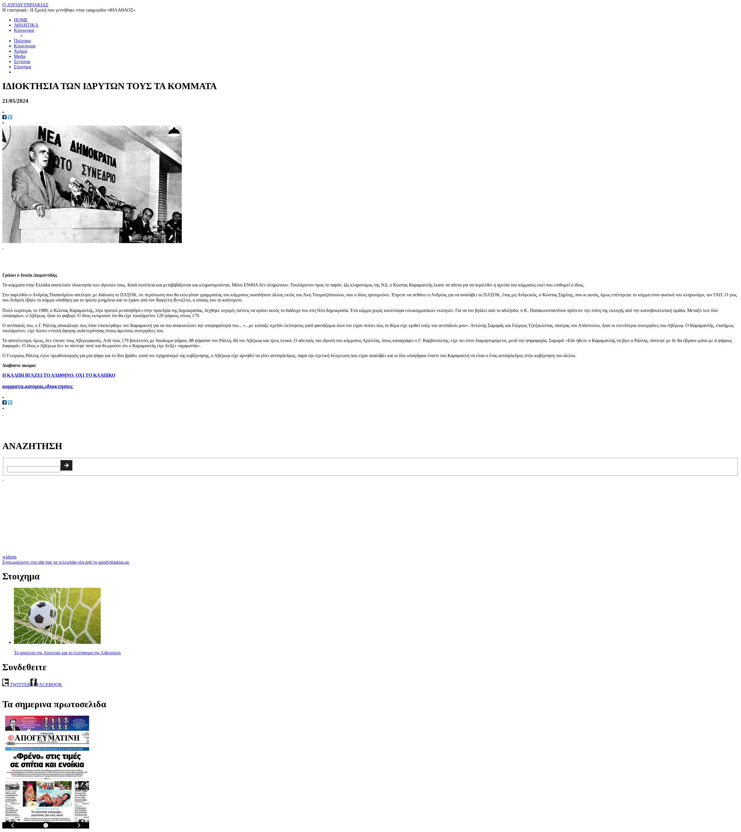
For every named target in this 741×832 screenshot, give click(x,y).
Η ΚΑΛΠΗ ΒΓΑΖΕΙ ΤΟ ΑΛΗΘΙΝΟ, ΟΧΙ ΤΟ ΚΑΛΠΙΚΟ (58, 375)
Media (19, 56)
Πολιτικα (22, 40)
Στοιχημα (22, 66)
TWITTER (19, 684)
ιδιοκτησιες (59, 386)
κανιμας (34, 386)
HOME (21, 19)
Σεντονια (22, 61)
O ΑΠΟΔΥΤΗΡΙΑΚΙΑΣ (25, 4)
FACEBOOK (49, 684)
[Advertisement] (70, 258)
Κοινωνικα (24, 30)
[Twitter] (10, 117)
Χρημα (20, 51)
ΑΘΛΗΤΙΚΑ (26, 25)
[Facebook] (4, 117)
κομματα (12, 386)
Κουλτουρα (24, 45)
